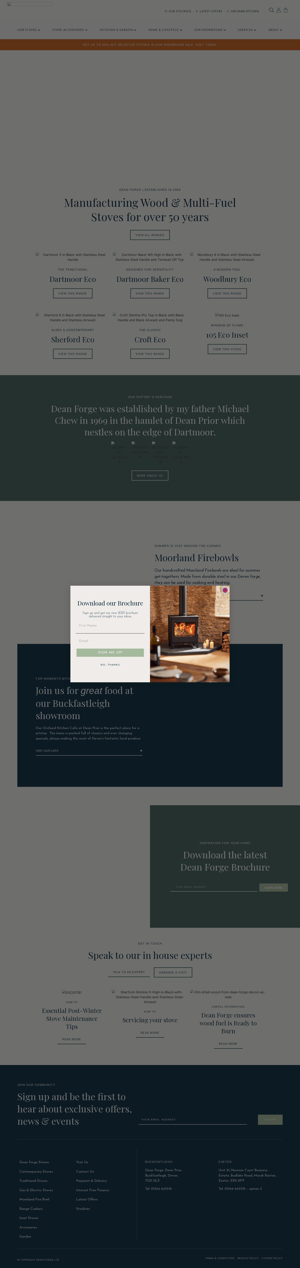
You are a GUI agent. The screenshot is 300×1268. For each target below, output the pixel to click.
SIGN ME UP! (110, 652)
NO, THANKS (110, 665)
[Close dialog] (225, 590)
